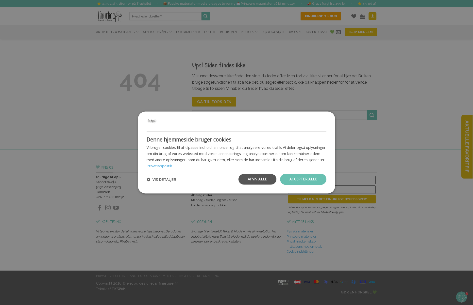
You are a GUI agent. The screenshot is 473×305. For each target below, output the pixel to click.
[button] (161, 179)
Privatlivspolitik (159, 165)
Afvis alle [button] (257, 179)
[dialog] (236, 152)
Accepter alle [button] (303, 179)
